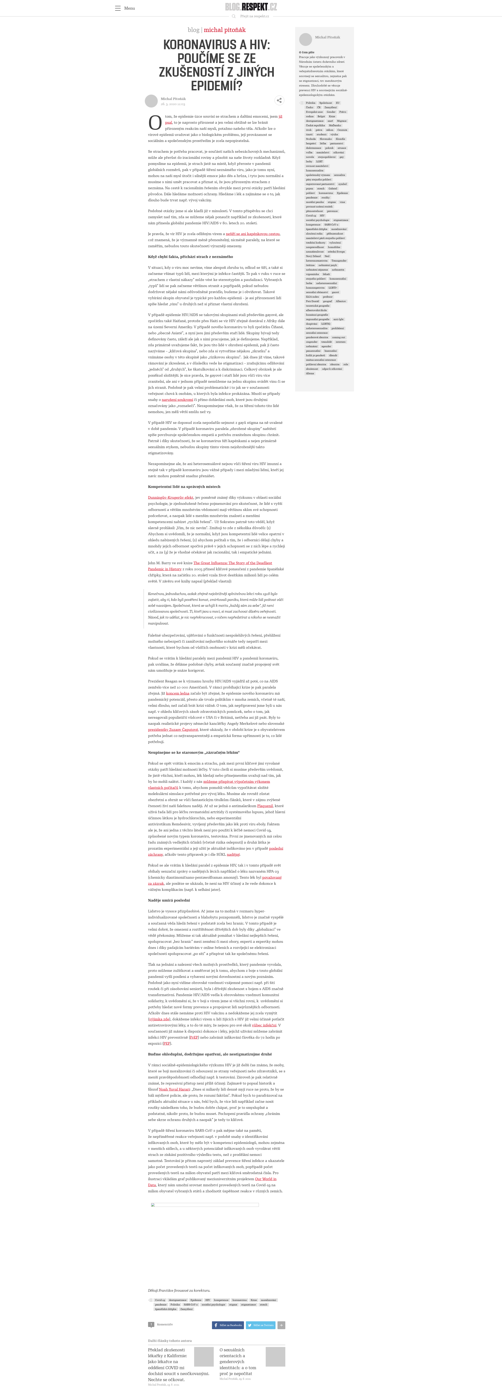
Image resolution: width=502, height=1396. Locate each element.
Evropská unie (314, 112)
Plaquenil (265, 806)
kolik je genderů (315, 355)
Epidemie (196, 1300)
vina (342, 202)
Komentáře (162, 1324)
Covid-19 (160, 1300)
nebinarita (338, 269)
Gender (331, 112)
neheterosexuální (326, 283)
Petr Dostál (312, 301)
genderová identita (317, 337)
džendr (333, 355)
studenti (321, 134)
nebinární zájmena (317, 269)
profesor (327, 296)
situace (342, 148)
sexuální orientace (317, 332)
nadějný (233, 854)
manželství (322, 152)
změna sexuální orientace (321, 359)
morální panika (315, 202)
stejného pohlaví (316, 278)
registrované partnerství (320, 184)
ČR (318, 107)
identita (334, 364)
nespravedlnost (315, 247)
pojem (309, 188)
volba (309, 152)
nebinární (311, 346)
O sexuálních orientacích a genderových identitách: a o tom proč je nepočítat (238, 1362)
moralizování (268, 1300)
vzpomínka (312, 274)
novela (310, 157)
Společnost (325, 102)
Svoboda (311, 139)
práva (319, 130)
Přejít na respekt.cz (254, 16)
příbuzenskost (335, 233)
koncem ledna (177, 693)
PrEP (194, 1037)
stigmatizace (248, 1304)
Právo (342, 112)
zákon (329, 130)
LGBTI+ (333, 287)
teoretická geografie (317, 305)
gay (342, 157)
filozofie (340, 139)
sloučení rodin (314, 233)
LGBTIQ (325, 323)
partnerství (336, 143)
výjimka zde (159, 1019)
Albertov (341, 301)
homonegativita (315, 287)
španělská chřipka (165, 1309)
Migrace (341, 121)
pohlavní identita (316, 364)
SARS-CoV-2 (191, 1304)
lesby (309, 161)
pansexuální (313, 350)
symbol (342, 184)
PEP (167, 1043)
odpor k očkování (332, 369)
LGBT (319, 161)
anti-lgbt (339, 319)
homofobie (334, 247)
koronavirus (240, 1300)
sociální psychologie (213, 1304)
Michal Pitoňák (225, 30)
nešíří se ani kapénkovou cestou (253, 234)
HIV (208, 1300)
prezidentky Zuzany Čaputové (173, 729)
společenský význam (318, 175)
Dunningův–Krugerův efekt (170, 497)
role (346, 364)
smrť (330, 121)
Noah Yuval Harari (174, 1089)
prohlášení (338, 328)
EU (337, 102)
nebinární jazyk (328, 265)
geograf (327, 301)
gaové (335, 292)
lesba (309, 283)
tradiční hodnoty (315, 242)
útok (309, 130)
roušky (326, 197)
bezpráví (311, 143)
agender (326, 346)
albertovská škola (316, 310)
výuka (334, 134)
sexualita (339, 175)
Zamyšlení (186, 1309)
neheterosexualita (316, 328)
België (321, 116)
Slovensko (326, 139)
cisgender (311, 341)
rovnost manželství (317, 166)
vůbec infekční (264, 1025)
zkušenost (312, 369)
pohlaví (310, 193)
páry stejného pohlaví (318, 179)
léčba (323, 143)
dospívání (311, 323)
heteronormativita (316, 260)
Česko (309, 107)
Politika (175, 1304)
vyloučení (335, 242)
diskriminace (313, 148)
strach (263, 1304)
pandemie (160, 1304)
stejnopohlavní (327, 157)
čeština (310, 265)
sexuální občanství (317, 292)
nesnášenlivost (315, 251)
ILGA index (312, 296)
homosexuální (338, 278)
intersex (341, 341)
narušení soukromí (177, 399)
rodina (310, 116)
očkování (338, 152)
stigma (233, 1304)
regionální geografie (317, 319)
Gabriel (333, 188)
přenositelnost (314, 211)
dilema (310, 373)
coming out (338, 337)
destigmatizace (177, 1300)
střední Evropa (336, 251)
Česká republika (315, 125)
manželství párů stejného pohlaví (325, 238)
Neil (327, 256)
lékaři (326, 274)
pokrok (329, 148)
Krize (254, 1300)
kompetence (221, 1300)
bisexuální (331, 350)
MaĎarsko (335, 125)
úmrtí (309, 134)
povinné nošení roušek (319, 206)
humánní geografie (317, 314)
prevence (332, 211)
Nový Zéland (313, 256)
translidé (326, 341)
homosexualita (314, 170)
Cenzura (342, 130)
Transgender (339, 260)
